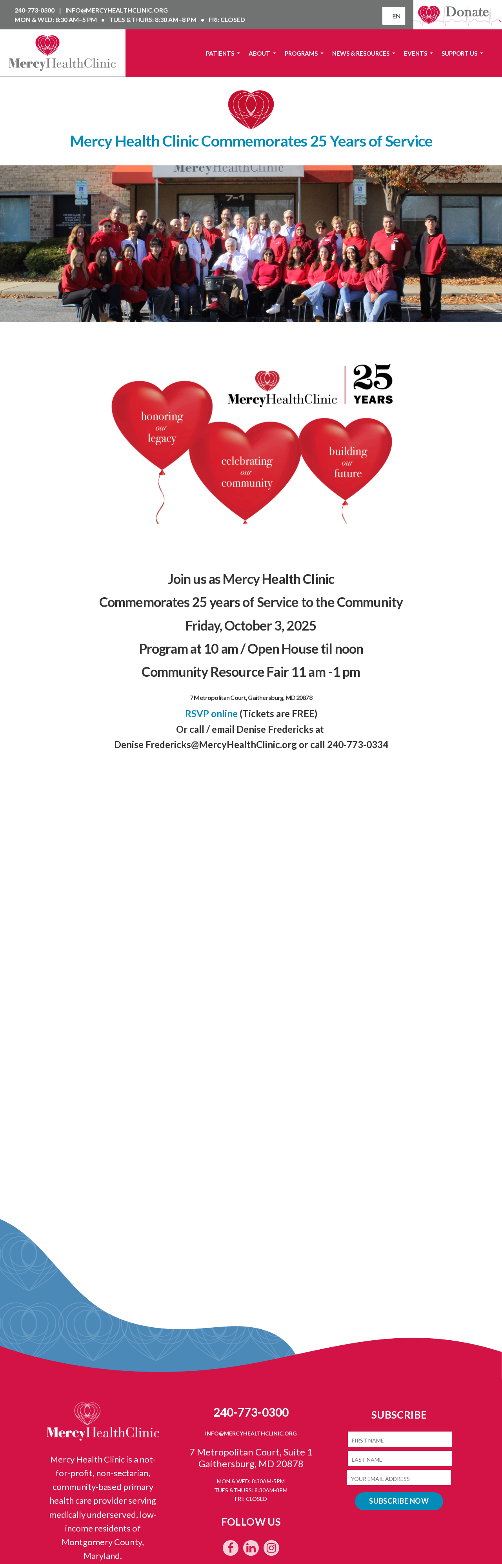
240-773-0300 (35, 10)
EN (394, 16)
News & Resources (361, 53)
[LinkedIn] (251, 1548)
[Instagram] (271, 1548)
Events (416, 53)
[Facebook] (230, 1548)
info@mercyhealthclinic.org (116, 10)
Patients (220, 53)
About (260, 53)
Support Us (460, 53)
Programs (302, 53)
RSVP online (211, 713)
